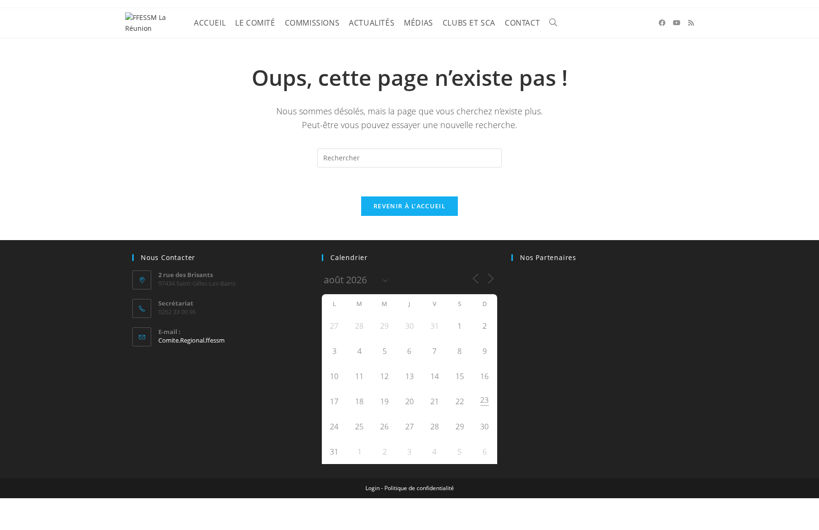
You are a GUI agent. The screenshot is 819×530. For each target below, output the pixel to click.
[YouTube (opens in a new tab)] (676, 22)
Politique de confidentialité (419, 488)
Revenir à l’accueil (409, 206)
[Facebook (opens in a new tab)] (662, 22)
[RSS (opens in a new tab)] (691, 22)
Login (372, 488)
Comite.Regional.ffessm (191, 340)
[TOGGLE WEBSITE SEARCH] (553, 23)
